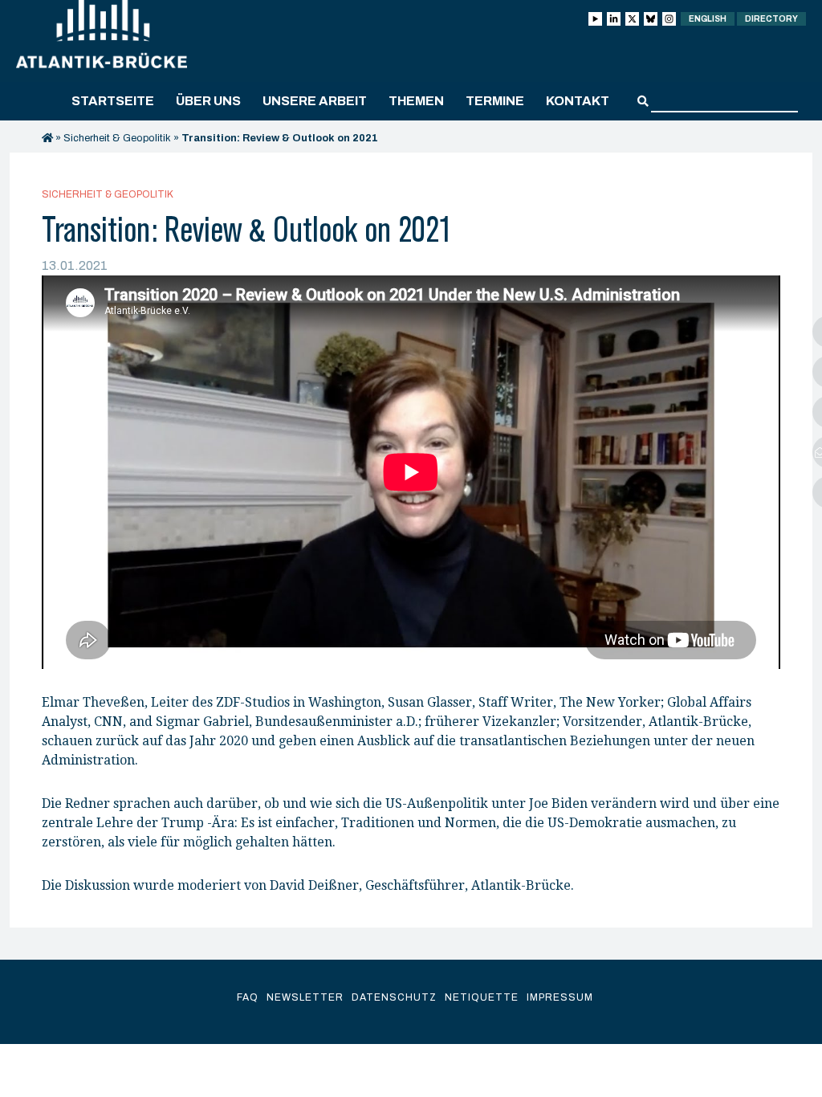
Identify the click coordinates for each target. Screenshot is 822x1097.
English (707, 18)
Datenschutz (394, 997)
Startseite (112, 101)
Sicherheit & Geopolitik (117, 138)
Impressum (560, 997)
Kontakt (577, 101)
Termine (495, 101)
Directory (771, 18)
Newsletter (305, 997)
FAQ (247, 997)
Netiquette (482, 997)
